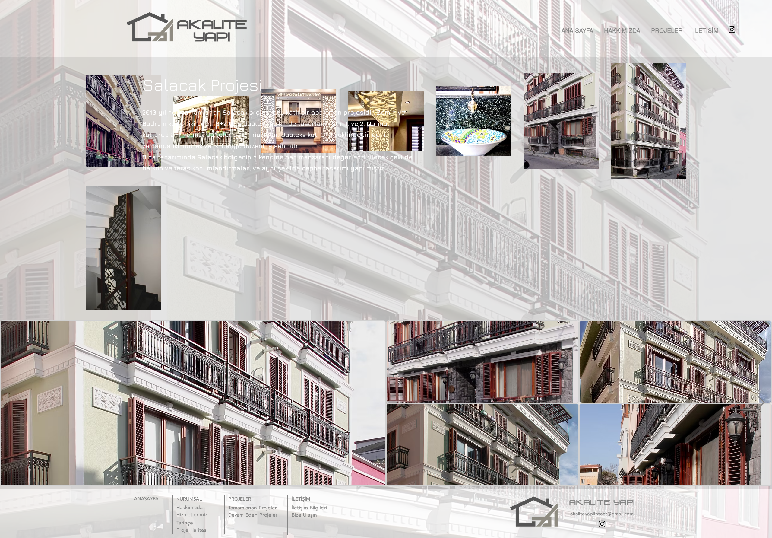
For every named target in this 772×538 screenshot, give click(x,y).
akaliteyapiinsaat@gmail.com (602, 514)
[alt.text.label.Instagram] (731, 29)
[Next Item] (760, 403)
